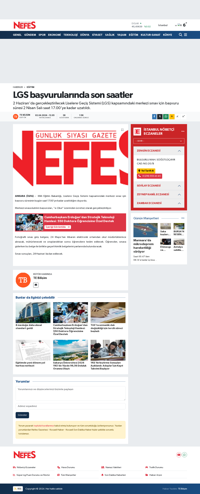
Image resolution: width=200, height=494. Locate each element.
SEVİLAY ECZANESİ (149, 185)
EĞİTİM (133, 35)
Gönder (22, 415)
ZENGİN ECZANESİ (148, 150)
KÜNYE (167, 35)
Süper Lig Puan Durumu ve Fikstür (33, 475)
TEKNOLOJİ (70, 35)
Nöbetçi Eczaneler (26, 467)
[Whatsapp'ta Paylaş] (166, 116)
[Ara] (181, 35)
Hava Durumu (68, 467)
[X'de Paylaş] (159, 116)
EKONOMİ (54, 35)
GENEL (17, 35)
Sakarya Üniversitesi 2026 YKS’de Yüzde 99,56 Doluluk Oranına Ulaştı (69, 365)
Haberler (18, 87)
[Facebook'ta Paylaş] (154, 116)
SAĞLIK (110, 35)
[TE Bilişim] (23, 280)
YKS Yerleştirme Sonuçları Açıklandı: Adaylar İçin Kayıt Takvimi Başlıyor (107, 365)
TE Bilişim (40, 278)
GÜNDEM (30, 35)
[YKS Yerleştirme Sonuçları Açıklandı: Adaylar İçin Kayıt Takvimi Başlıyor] (108, 350)
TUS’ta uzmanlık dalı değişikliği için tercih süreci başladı (107, 328)
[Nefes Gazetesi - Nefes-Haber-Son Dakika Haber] (24, 25)
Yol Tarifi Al (147, 171)
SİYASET (97, 35)
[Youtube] (178, 454)
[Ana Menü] (185, 35)
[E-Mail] (35, 285)
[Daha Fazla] (172, 116)
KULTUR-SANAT (150, 35)
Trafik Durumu (156, 467)
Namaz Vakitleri (113, 467)
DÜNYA (84, 35)
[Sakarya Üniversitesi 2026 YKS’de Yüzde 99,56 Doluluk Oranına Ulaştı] (70, 350)
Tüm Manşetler (68, 475)
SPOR (42, 35)
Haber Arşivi (156, 475)
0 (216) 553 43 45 (151, 176)
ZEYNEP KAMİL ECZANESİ (153, 194)
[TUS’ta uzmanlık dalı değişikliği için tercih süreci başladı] (108, 312)
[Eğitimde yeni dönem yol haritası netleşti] (33, 350)
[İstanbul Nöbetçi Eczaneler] (182, 131)
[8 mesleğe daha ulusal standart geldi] (33, 312)
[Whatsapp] (184, 454)
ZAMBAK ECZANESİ (149, 203)
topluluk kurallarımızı (44, 426)
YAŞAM (121, 35)
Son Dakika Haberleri (115, 475)
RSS (19, 489)
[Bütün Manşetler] (182, 218)
